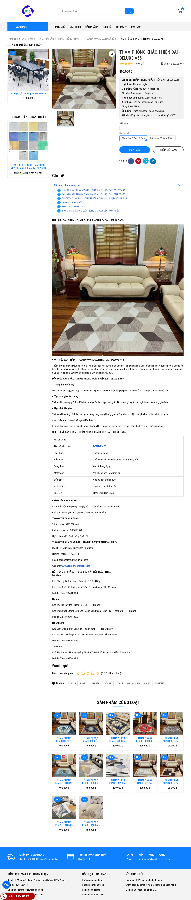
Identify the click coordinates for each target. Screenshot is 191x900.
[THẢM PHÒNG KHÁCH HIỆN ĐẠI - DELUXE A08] (64, 807)
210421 (84, 683)
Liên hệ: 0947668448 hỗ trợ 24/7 (141, 889)
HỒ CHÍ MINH (133, 683)
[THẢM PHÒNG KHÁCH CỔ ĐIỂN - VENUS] (145, 723)
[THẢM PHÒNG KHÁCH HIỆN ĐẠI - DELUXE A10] (145, 765)
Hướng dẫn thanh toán (93, 884)
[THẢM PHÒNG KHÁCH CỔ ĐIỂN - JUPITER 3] (64, 723)
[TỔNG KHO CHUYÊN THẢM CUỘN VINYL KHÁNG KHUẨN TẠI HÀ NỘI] (28, 141)
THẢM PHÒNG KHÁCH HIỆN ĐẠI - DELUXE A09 (172, 781)
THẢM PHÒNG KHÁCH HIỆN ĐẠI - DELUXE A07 (91, 824)
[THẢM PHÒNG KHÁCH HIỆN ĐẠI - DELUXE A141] (171, 723)
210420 (95, 683)
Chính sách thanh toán (93, 894)
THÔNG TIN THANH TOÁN (73, 206)
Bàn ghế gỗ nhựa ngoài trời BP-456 (28, 93)
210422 (72, 683)
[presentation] (9, 79)
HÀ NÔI (147, 683)
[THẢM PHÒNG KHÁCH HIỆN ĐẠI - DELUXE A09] (171, 765)
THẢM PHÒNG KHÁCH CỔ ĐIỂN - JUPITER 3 (64, 739)
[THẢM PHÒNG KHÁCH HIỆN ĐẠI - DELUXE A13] (118, 765)
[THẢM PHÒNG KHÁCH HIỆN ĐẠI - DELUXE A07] (91, 807)
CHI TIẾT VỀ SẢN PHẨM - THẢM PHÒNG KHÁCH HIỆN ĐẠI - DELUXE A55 (94, 198)
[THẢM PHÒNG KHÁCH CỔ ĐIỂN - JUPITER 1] (118, 723)
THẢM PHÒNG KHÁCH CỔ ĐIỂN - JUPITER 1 (118, 739)
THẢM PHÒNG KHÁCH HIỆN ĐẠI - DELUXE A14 (91, 781)
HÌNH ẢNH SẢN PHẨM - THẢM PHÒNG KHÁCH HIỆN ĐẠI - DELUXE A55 (93, 190)
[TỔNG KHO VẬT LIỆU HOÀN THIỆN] (27, 11)
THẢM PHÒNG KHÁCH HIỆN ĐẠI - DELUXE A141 (172, 739)
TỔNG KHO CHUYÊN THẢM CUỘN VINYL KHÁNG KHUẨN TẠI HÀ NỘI (28, 166)
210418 (119, 683)
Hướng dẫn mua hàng (92, 880)
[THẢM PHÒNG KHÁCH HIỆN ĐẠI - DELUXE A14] (91, 765)
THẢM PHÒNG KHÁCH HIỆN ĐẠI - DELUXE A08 (64, 824)
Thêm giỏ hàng (168, 149)
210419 (107, 683)
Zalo (6, 884)
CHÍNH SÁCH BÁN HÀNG (73, 202)
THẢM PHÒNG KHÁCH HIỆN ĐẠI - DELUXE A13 (118, 781)
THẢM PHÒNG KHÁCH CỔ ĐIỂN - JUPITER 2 (91, 739)
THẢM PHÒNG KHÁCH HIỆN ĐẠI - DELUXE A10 (145, 781)
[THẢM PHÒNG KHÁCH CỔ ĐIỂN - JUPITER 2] (91, 723)
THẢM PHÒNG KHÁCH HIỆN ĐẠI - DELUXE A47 (64, 781)
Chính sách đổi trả (91, 889)
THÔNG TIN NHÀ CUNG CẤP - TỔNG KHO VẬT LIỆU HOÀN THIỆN (91, 210)
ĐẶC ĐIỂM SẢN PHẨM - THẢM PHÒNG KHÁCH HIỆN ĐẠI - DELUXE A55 (93, 194)
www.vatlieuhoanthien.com (75, 565)
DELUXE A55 (99, 446)
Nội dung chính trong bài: (67, 185)
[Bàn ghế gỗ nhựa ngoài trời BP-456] (28, 70)
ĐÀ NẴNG (159, 683)
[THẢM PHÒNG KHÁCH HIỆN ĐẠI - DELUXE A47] (64, 765)
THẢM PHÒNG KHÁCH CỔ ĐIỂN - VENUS (144, 739)
